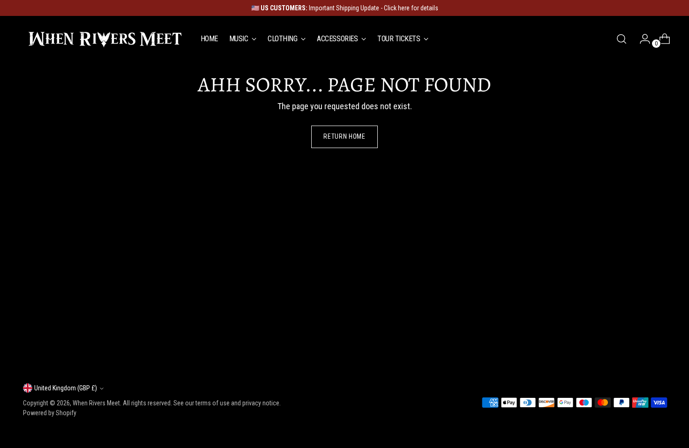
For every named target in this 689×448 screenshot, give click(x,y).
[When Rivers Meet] (105, 39)
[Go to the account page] (641, 39)
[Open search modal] (621, 39)
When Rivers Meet (96, 403)
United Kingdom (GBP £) (65, 388)
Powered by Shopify (49, 413)
